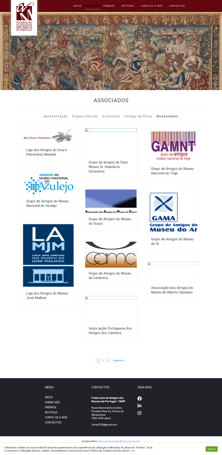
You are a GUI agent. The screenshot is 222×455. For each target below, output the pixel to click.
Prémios (109, 6)
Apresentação (56, 116)
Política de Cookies (130, 441)
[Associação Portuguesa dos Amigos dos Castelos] (111, 309)
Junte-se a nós (152, 6)
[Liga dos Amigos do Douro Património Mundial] (48, 135)
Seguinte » (119, 360)
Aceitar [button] (212, 449)
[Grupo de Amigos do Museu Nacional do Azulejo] (48, 183)
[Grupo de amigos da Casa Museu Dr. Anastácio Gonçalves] (111, 142)
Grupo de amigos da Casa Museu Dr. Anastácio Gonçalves (108, 166)
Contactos (177, 6)
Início (78, 6)
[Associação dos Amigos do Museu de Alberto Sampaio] (173, 271)
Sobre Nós (92, 6)
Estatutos (111, 116)
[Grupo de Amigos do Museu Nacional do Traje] (173, 145)
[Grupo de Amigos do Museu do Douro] (111, 201)
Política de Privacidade (108, 441)
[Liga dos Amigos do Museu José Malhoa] (48, 255)
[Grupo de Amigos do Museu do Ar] (173, 212)
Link (132, 450)
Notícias (128, 6)
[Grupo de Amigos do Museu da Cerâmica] (111, 254)
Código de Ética (138, 116)
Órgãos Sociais (85, 116)
